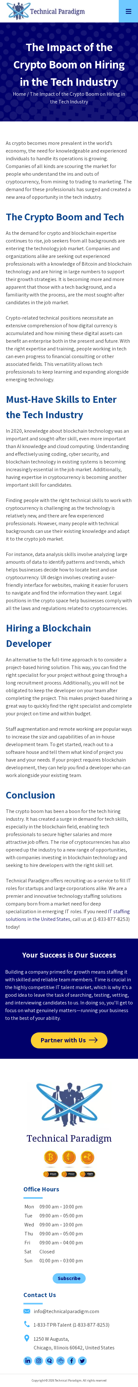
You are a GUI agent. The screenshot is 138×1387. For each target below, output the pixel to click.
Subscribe (69, 1278)
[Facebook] (71, 1363)
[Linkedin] (27, 1363)
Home (19, 94)
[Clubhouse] (60, 1363)
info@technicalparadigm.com (66, 1311)
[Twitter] (82, 1363)
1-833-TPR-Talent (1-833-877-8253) (71, 1324)
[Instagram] (38, 1363)
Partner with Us (63, 1040)
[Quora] (49, 1363)
